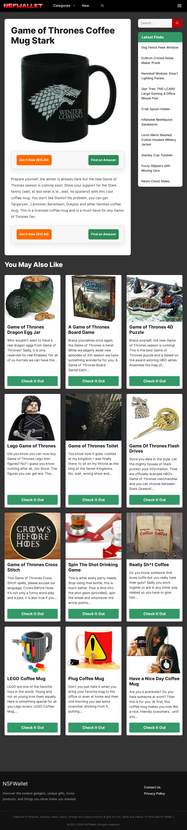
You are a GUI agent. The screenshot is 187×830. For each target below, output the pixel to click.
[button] (74, 5)
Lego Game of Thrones (31, 446)
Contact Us (152, 787)
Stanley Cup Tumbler (157, 155)
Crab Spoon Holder (155, 109)
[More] (179, 6)
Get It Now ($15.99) (34, 160)
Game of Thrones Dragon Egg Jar (25, 329)
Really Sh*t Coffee (149, 564)
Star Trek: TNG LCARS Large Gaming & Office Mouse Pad (158, 93)
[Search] (177, 23)
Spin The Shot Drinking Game (93, 567)
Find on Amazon (103, 160)
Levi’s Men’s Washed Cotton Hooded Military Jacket (158, 139)
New (85, 6)
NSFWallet (15, 784)
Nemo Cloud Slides (155, 181)
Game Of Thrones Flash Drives (154, 448)
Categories (61, 6)
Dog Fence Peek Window (159, 47)
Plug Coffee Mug (86, 678)
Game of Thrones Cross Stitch (32, 567)
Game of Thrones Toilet (93, 446)
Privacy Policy (154, 793)
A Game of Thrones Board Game (88, 329)
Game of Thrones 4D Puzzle (151, 329)
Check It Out (32, 381)
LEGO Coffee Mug (26, 678)
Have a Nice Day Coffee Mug (154, 681)
